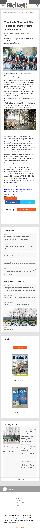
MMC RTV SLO (26, 180)
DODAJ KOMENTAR (26, 210)
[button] (13, 522)
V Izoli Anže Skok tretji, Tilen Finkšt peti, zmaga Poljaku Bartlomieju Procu (19, 13)
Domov (5, 12)
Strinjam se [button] (20, 527)
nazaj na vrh (12, 489)
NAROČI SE (20, 348)
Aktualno (10, 12)
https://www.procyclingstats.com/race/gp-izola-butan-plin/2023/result (18, 190)
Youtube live (14, 183)
